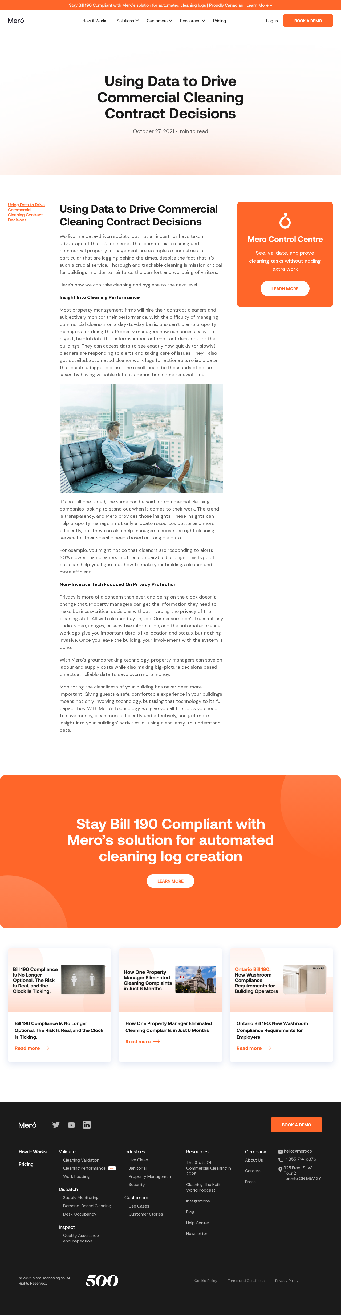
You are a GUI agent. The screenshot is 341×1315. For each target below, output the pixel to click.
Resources (190, 20)
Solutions (125, 20)
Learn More (170, 880)
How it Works (94, 20)
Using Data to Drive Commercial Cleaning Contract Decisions (26, 212)
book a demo (308, 20)
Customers (157, 20)
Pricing (219, 20)
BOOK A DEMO (296, 1124)
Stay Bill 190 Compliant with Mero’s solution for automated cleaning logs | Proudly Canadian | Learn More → (170, 4)
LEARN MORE (284, 288)
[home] (16, 20)
